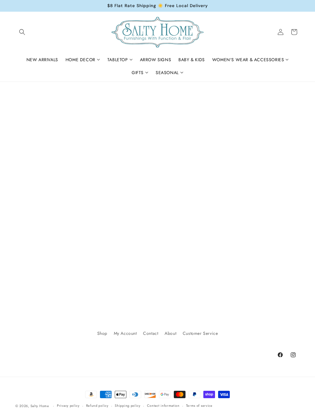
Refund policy (97, 405)
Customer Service (200, 333)
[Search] (22, 32)
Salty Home (39, 405)
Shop (102, 333)
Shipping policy (128, 405)
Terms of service (199, 405)
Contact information (163, 405)
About (170, 333)
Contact (150, 333)
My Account (125, 333)
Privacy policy (68, 405)
